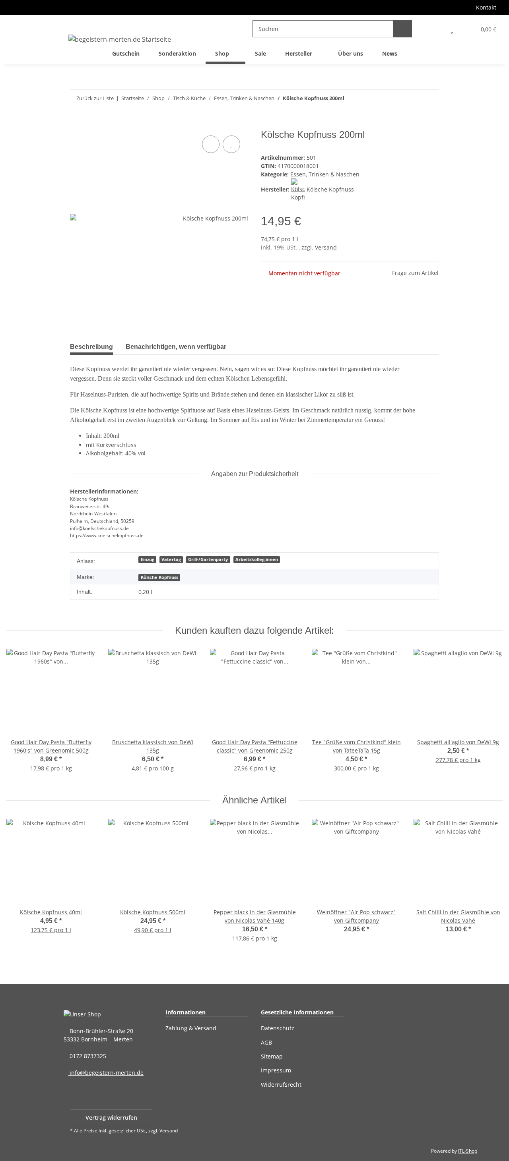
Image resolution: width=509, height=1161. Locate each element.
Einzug (147, 559)
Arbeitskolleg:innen (256, 559)
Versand (326, 247)
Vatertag (171, 559)
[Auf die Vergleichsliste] (211, 144)
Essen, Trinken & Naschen (324, 174)
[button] (434, 29)
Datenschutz (277, 1028)
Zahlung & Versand (190, 1028)
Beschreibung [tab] (91, 346)
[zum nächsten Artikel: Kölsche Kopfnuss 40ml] (430, 98)
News (389, 53)
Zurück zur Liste (95, 98)
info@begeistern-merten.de (106, 1072)
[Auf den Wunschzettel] (231, 144)
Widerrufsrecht (281, 1084)
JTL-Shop (467, 1150)
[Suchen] (402, 28)
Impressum (276, 1070)
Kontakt (486, 7)
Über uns (350, 53)
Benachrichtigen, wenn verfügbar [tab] (176, 346)
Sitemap (272, 1056)
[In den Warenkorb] (76, 124)
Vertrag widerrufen (111, 1117)
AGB (266, 1042)
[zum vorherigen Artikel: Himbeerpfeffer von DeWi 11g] (413, 98)
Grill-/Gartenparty (208, 559)
